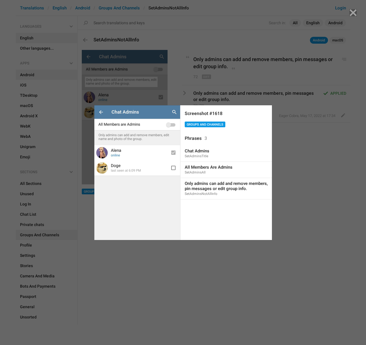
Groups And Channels (205, 124)
